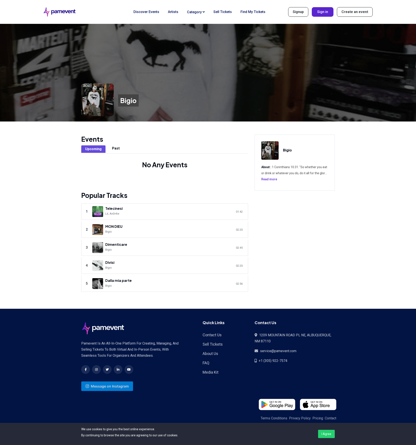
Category (195, 12)
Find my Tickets (252, 12)
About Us (210, 353)
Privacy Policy (300, 418)
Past (116, 148)
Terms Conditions (274, 418)
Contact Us (212, 335)
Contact (330, 418)
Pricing (317, 418)
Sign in (322, 12)
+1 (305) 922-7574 (273, 361)
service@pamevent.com (278, 351)
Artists (173, 12)
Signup (298, 12)
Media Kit (210, 372)
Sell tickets (222, 12)
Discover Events (146, 12)
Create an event (354, 12)
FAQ (206, 363)
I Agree (326, 434)
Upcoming (93, 149)
